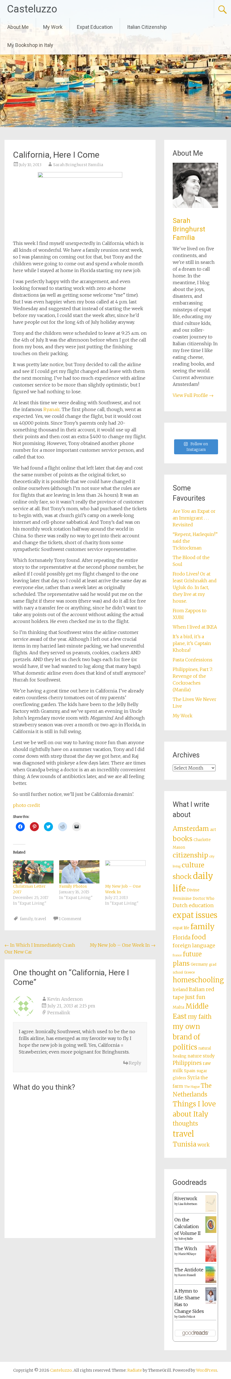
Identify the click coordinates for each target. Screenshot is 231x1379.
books (182, 839)
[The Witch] (210, 1260)
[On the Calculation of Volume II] (210, 1231)
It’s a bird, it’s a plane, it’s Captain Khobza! (192, 643)
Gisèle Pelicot (186, 1317)
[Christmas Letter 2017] (33, 871)
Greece (189, 972)
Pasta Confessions (192, 660)
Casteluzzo (32, 9)
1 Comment (70, 918)
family (26, 918)
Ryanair (51, 409)
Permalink (58, 1012)
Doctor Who (203, 898)
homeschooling (198, 980)
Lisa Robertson (187, 1204)
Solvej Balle (185, 1239)
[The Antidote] (210, 1281)
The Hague (192, 1087)
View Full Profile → (193, 395)
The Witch (185, 1248)
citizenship (190, 855)
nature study (201, 1056)
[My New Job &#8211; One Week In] (125, 871)
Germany (199, 964)
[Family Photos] (79, 871)
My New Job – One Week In (123, 945)
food (199, 937)
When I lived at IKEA (195, 627)
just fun (195, 997)
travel (40, 918)
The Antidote (188, 1269)
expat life (181, 928)
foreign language (194, 946)
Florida (181, 937)
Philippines (187, 1063)
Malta (178, 1007)
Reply (135, 1063)
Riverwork (185, 1198)
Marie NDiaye (187, 1254)
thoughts (185, 1123)
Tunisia (184, 1144)
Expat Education (95, 27)
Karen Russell (187, 1275)
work (203, 1145)
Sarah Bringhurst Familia (78, 164)
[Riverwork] (210, 1210)
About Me (18, 27)
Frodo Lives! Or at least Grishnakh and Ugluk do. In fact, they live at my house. (195, 587)
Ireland (180, 989)
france (177, 955)
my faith (200, 1016)
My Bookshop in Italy (30, 45)
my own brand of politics (186, 1037)
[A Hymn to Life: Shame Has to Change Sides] (210, 1302)
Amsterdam (191, 829)
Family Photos (73, 886)
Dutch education (193, 905)
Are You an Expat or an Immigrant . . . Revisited (194, 517)
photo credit (26, 805)
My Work (53, 27)
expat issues (195, 915)
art (213, 829)
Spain (190, 1070)
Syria (193, 1077)
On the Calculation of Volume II (187, 1226)
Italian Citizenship (147, 27)
